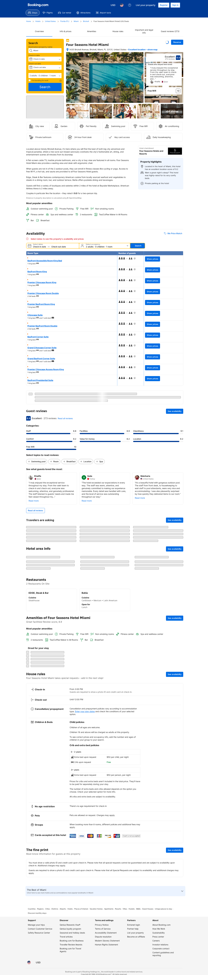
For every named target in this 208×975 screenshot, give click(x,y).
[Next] (179, 76)
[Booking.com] (38, 5)
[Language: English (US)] (121, 5)
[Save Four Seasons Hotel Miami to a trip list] (167, 42)
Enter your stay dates (85, 933)
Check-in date (34, 55)
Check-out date (34, 64)
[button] (45, 75)
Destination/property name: (40, 47)
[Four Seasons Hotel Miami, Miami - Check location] (67, 49)
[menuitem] (33, 13)
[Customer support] (129, 5)
